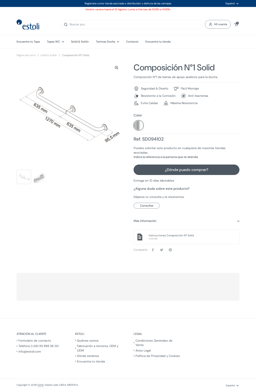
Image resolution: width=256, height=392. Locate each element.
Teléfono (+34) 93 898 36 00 (38, 346)
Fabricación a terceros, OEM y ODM (97, 348)
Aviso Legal (143, 350)
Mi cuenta (220, 24)
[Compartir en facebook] (153, 250)
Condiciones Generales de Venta (153, 343)
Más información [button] (145, 221)
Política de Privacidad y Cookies (157, 356)
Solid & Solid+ (49, 55)
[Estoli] (28, 24)
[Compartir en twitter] (162, 250)
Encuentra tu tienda (91, 361)
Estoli (41, 384)
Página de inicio (26, 55)
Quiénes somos (88, 340)
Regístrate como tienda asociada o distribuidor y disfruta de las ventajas (128, 3)
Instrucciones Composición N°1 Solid (171, 235)
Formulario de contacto (34, 340)
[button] (235, 24)
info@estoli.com (29, 351)
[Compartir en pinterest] (171, 250)
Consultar (146, 205)
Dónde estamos (88, 356)
